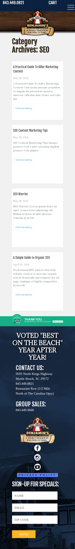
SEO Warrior (20, 194)
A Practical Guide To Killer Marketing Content (35, 69)
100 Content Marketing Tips (30, 130)
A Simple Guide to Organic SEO (31, 258)
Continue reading (23, 108)
